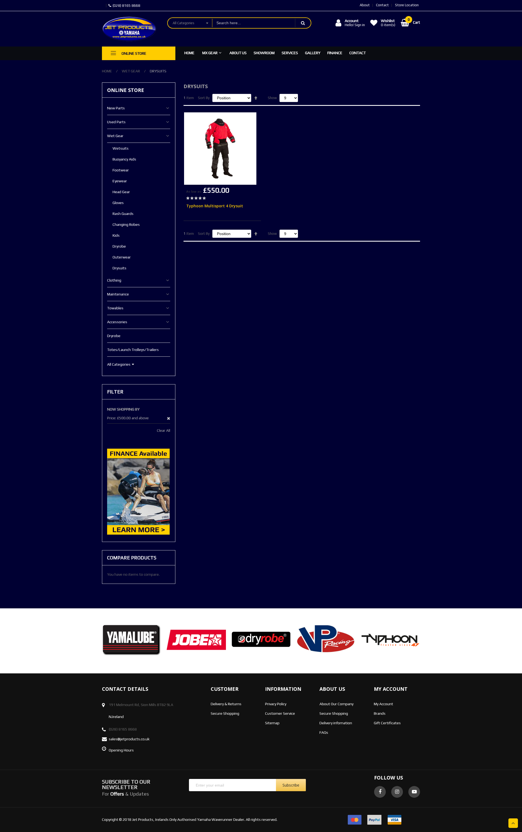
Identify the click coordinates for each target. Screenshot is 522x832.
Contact (382, 5)
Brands (380, 713)
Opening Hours (121, 750)
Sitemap (272, 723)
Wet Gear (131, 71)
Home (107, 71)
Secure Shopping (225, 713)
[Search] (303, 23)
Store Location (407, 5)
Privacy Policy (275, 704)
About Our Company (336, 704)
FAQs (323, 732)
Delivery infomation (335, 723)
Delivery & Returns (226, 704)
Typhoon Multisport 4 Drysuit (214, 205)
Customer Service (280, 713)
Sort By (204, 98)
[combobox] (253, 23)
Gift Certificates (387, 723)
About (365, 5)
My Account (383, 704)
